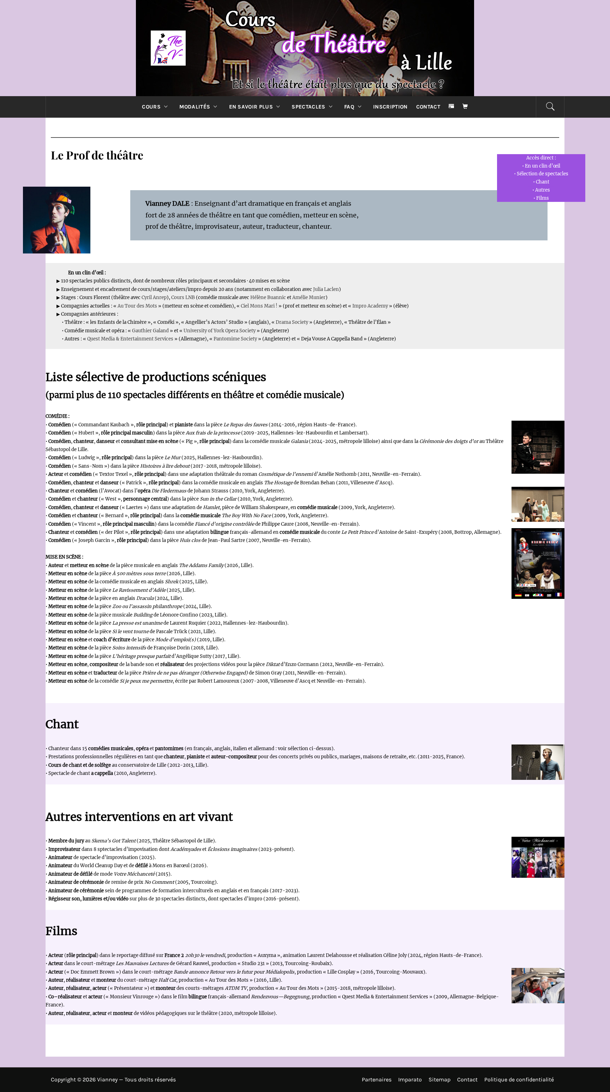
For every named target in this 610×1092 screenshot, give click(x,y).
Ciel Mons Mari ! (259, 306)
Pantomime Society (235, 339)
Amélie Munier (308, 297)
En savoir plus (251, 107)
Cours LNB (183, 297)
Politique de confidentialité (519, 1079)
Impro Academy (370, 306)
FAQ (349, 107)
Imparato (410, 1079)
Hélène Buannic (268, 297)
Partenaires (376, 1079)
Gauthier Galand (150, 331)
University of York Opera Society (220, 331)
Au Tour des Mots (137, 306)
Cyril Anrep (154, 297)
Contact (428, 107)
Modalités (194, 107)
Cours (151, 107)
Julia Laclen (326, 289)
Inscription (390, 107)
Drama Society (292, 322)
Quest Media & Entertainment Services (130, 339)
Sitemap (439, 1079)
